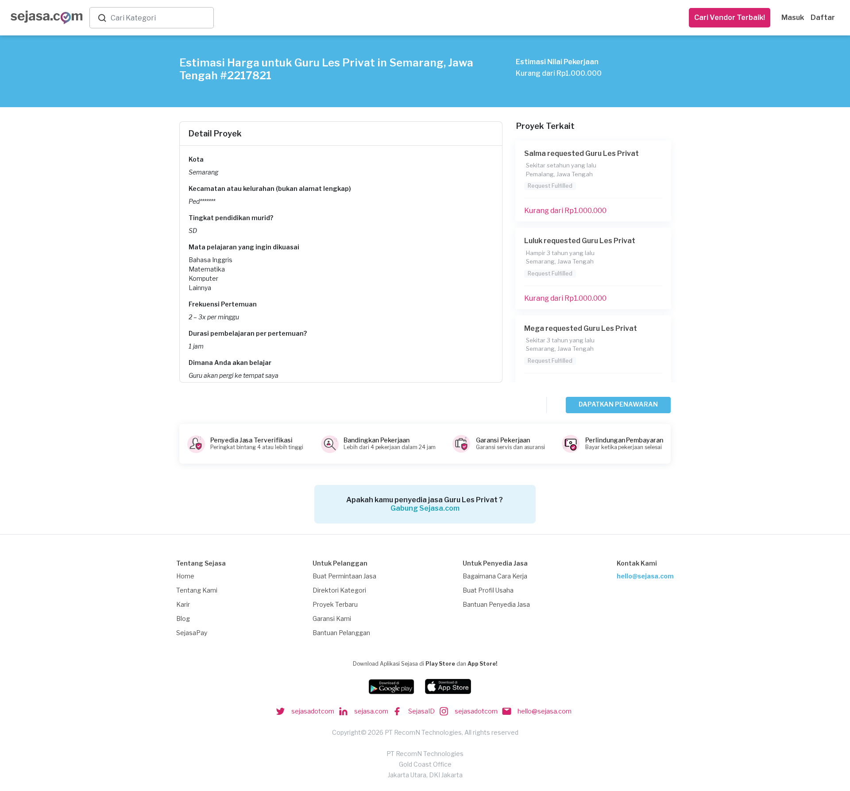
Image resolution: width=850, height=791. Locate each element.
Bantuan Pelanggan (341, 632)
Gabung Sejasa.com (425, 508)
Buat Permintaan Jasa (344, 576)
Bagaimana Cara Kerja (495, 576)
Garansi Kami (332, 618)
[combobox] (160, 18)
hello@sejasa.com (645, 576)
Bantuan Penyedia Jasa (496, 604)
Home (185, 576)
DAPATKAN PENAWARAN (618, 404)
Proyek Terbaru (335, 604)
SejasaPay (191, 632)
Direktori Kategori (339, 590)
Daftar (823, 17)
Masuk (792, 17)
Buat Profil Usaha (488, 590)
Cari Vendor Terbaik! (729, 17)
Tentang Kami (196, 590)
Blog (183, 618)
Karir (183, 604)
